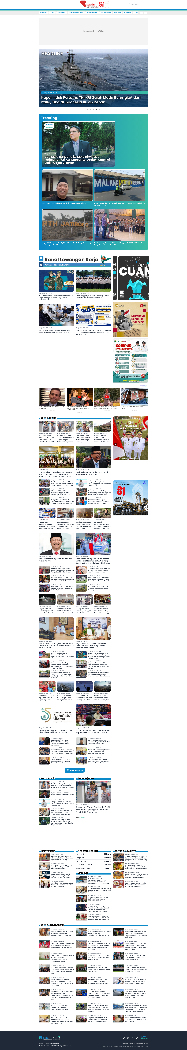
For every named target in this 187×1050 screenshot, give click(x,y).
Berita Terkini (49, 417)
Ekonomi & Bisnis (106, 13)
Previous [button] (40, 78)
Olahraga (137, 13)
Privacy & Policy (139, 1046)
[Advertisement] (8, 43)
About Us (132, 1044)
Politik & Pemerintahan (76, 13)
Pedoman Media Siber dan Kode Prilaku (114, 1046)
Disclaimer (130, 1046)
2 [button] (91, 109)
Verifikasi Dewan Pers (142, 1044)
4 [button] (96, 109)
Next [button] (146, 78)
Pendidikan (117, 13)
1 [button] (88, 109)
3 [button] (93, 109)
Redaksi (125, 1044)
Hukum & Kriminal (91, 13)
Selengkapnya (76, 770)
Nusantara (43, 13)
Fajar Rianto (49, 124)
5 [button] (99, 109)
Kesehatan (127, 13)
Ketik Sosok (49, 127)
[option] (83, 78)
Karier (146, 1046)
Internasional (61, 13)
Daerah (52, 13)
